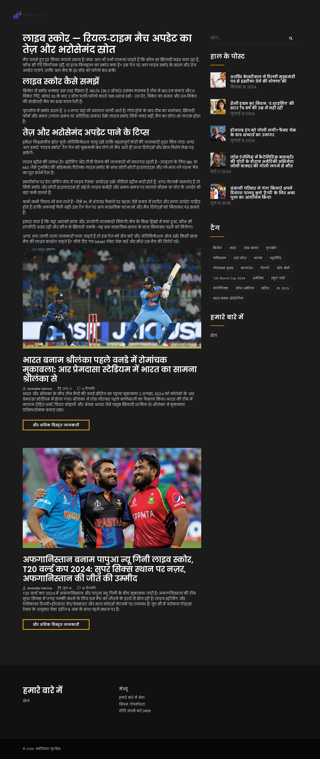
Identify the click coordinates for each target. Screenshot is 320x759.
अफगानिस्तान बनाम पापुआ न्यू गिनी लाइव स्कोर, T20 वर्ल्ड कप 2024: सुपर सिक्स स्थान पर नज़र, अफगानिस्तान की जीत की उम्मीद (108, 569)
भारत (233, 248)
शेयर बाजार (251, 248)
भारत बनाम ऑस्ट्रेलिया (228, 298)
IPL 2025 (283, 288)
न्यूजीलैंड (276, 258)
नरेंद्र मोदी (283, 268)
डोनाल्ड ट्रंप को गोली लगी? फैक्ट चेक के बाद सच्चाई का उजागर (263, 132)
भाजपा (258, 258)
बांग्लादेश (247, 268)
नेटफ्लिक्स (220, 288)
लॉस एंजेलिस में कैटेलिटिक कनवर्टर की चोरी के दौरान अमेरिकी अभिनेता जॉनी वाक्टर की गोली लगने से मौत (262, 162)
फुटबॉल (271, 248)
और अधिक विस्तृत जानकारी (56, 425)
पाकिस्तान (219, 258)
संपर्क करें (134, 711)
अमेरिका (258, 278)
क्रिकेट (217, 248)
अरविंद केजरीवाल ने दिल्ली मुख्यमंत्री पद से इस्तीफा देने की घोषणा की (262, 79)
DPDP (147, 711)
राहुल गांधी (278, 278)
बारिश (265, 288)
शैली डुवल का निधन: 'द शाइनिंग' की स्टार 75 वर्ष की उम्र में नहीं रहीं (262, 106)
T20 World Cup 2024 (229, 278)
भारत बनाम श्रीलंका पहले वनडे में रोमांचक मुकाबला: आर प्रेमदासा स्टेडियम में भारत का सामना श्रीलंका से (110, 370)
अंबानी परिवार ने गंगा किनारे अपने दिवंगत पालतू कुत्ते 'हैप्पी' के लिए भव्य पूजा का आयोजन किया (262, 193)
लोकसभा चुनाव (223, 268)
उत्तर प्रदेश (240, 258)
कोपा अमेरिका (245, 288)
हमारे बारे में (128, 697)
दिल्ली (264, 268)
